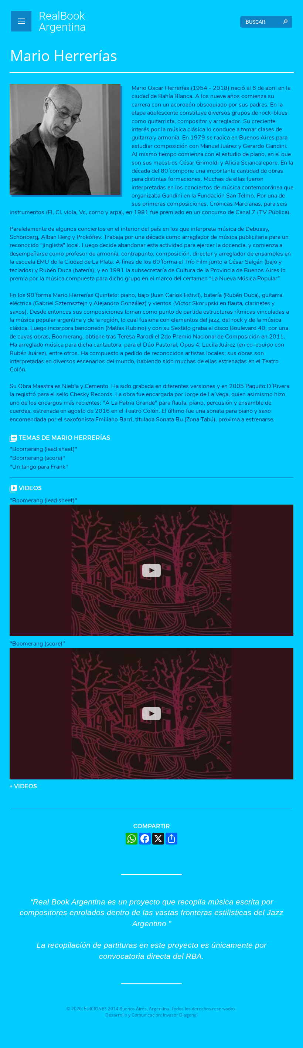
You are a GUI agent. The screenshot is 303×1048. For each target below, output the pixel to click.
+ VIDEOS (23, 785)
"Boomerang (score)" (37, 458)
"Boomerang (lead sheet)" (43, 449)
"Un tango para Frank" (39, 467)
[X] (158, 839)
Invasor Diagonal (180, 1015)
